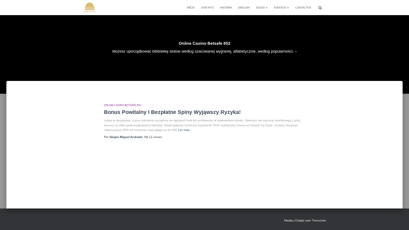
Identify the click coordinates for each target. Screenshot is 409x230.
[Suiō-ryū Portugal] (89, 7)
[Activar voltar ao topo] (400, 221)
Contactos (303, 7)
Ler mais (184, 130)
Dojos (260, 7)
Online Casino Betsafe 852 (122, 105)
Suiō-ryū (207, 7)
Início (191, 7)
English (244, 7)
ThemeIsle (319, 220)
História (226, 7)
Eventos (280, 7)
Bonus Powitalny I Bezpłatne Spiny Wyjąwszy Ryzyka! (172, 112)
